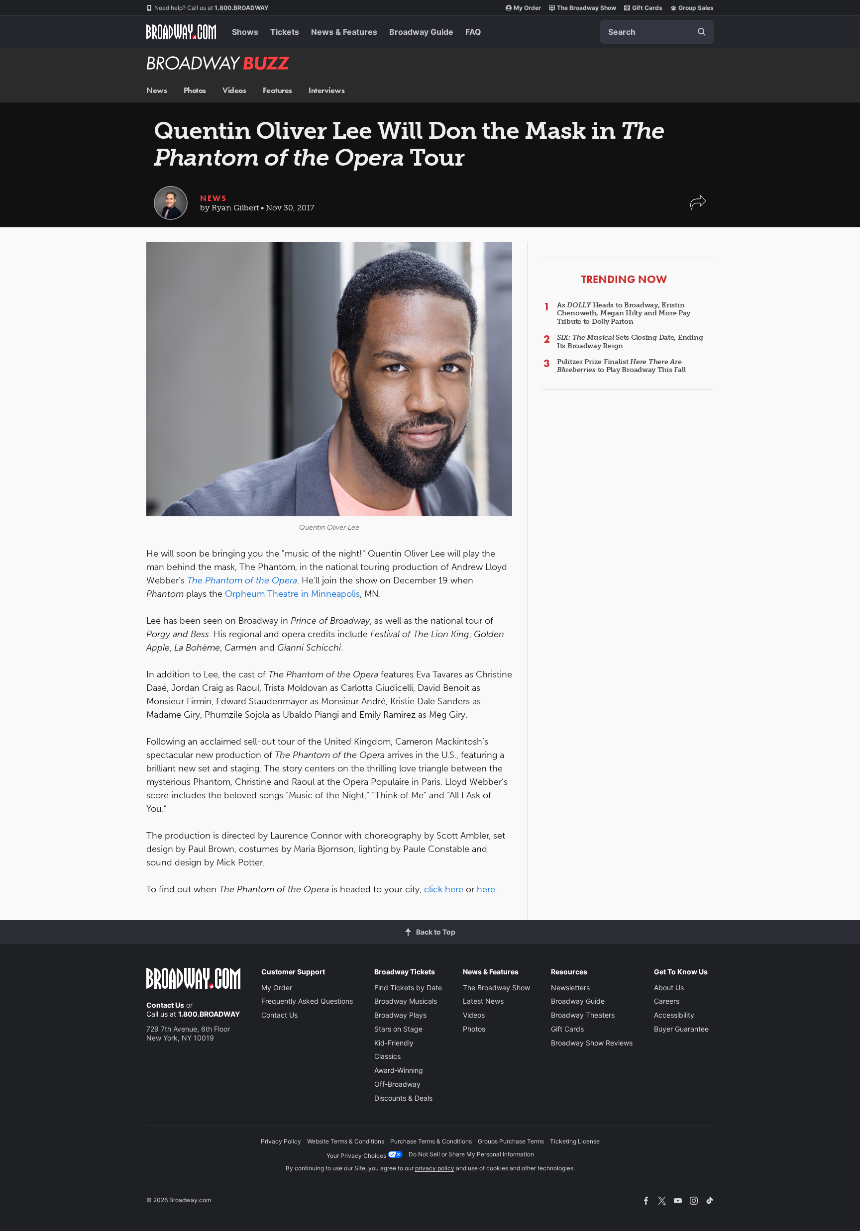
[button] (698, 207)
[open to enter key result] (702, 32)
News (156, 90)
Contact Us (165, 1005)
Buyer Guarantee (681, 1029)
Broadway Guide (421, 32)
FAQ (473, 32)
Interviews (326, 90)
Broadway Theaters (583, 1015)
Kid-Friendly (394, 1043)
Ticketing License (575, 1141)
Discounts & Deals (403, 1098)
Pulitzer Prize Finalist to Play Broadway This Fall (621, 366)
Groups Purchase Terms (511, 1141)
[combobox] (657, 32)
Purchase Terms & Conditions (431, 1141)
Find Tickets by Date (408, 987)
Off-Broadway (397, 1084)
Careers (666, 1001)
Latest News (483, 1001)
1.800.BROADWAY (211, 7)
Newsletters (570, 987)
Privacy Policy (281, 1141)
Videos (234, 90)
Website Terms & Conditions (345, 1141)
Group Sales (696, 7)
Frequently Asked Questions (307, 1001)
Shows (245, 32)
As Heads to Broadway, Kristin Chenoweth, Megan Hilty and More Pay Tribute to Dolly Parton (623, 313)
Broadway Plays (400, 1015)
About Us (669, 987)
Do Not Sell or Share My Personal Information (471, 1154)
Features (277, 90)
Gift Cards (647, 7)
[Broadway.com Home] (181, 31)
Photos (195, 90)
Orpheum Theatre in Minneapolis (292, 593)
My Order (527, 7)
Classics (387, 1056)
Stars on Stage (398, 1029)
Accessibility (674, 1015)
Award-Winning (398, 1070)
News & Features (344, 32)
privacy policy (434, 1168)
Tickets (284, 32)
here (486, 889)
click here (443, 889)
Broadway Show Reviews (592, 1043)
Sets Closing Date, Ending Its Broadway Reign (630, 341)
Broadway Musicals (405, 1001)
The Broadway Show (586, 7)
